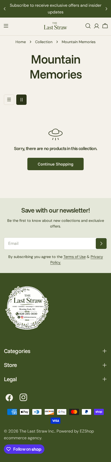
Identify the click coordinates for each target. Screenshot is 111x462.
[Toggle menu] (6, 26)
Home (20, 42)
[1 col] (9, 100)
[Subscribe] (101, 243)
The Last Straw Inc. (37, 431)
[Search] (88, 26)
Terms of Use (75, 256)
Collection (43, 42)
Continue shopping (55, 164)
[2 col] (21, 100)
